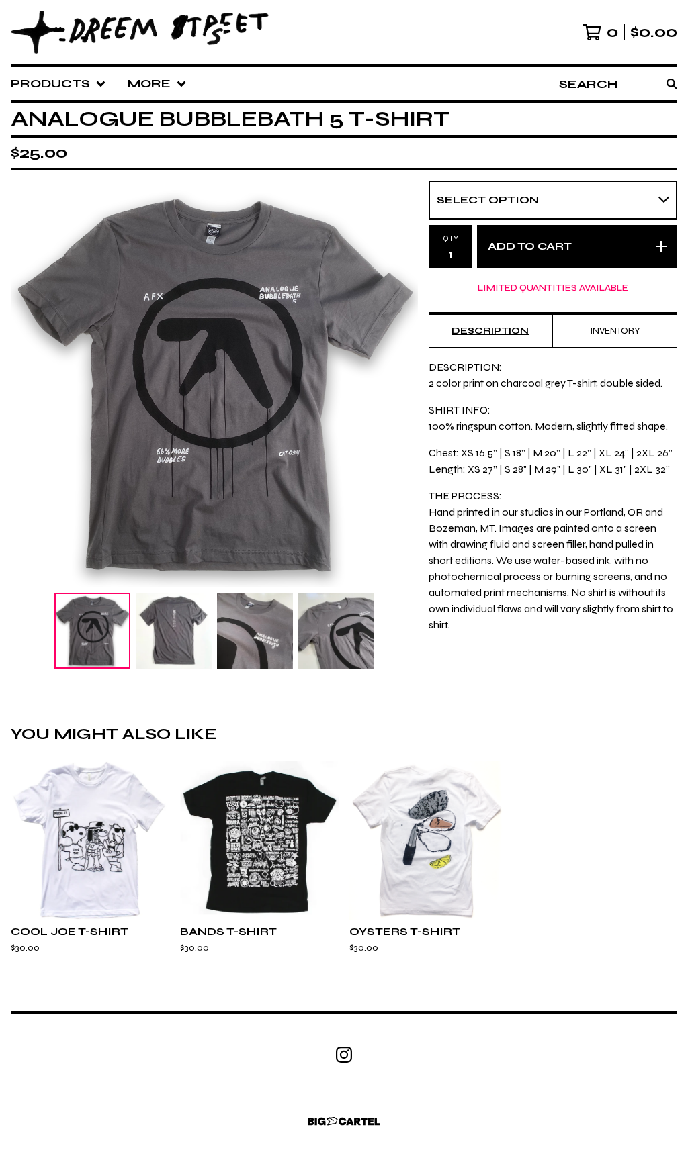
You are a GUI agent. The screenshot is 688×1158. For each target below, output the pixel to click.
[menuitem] (58, 83)
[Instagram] (344, 1055)
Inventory (615, 330)
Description (490, 330)
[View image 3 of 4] (255, 631)
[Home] (140, 32)
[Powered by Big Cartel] (344, 1121)
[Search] (672, 83)
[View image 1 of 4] (92, 631)
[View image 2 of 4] (174, 631)
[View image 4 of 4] (336, 631)
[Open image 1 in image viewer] (214, 384)
